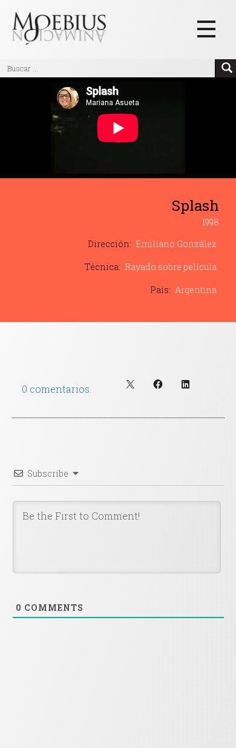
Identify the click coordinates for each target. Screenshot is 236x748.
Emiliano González (176, 244)
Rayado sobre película (171, 266)
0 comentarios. (56, 388)
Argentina (196, 289)
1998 (210, 222)
